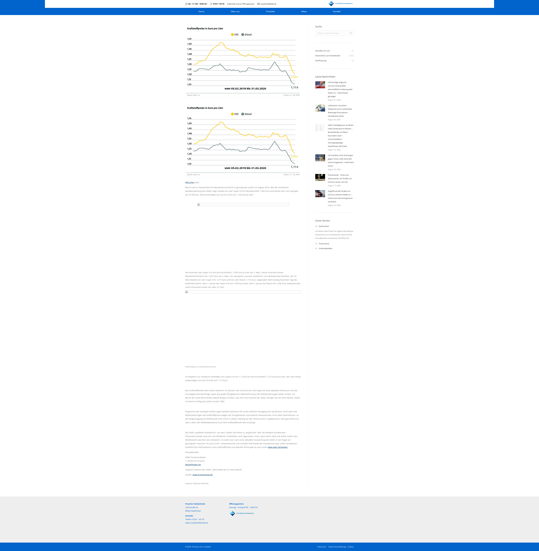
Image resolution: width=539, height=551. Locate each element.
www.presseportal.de (203, 474)
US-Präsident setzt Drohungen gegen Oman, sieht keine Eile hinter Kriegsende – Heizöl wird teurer (341, 160)
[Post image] (320, 84)
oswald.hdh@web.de (268, 4)
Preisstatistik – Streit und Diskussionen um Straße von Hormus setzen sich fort (340, 178)
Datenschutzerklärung (337, 547)
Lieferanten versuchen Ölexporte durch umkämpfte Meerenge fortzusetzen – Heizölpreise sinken (340, 110)
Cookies (351, 547)
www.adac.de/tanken (278, 447)
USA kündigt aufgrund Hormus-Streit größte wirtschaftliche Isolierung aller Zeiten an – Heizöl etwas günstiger (340, 89)
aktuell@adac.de (193, 464)
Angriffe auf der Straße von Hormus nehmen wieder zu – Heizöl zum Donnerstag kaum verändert (340, 196)
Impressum (322, 547)
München (189, 182)
